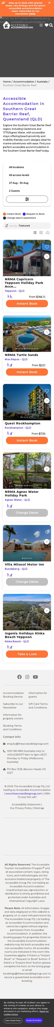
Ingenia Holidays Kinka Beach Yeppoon (25, 635)
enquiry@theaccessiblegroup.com (28, 743)
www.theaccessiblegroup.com (23, 793)
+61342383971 (15, 754)
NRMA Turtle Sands (21, 355)
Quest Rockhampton (22, 423)
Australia (42, 81)
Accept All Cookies (33, 1020)
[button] (27, 175)
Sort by (13, 225)
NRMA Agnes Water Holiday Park (22, 493)
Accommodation (23, 81)
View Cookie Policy (13, 1021)
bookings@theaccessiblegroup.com (25, 973)
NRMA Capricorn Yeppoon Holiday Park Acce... (24, 282)
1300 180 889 (15, 751)
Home (7, 81)
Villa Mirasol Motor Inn (24, 564)
